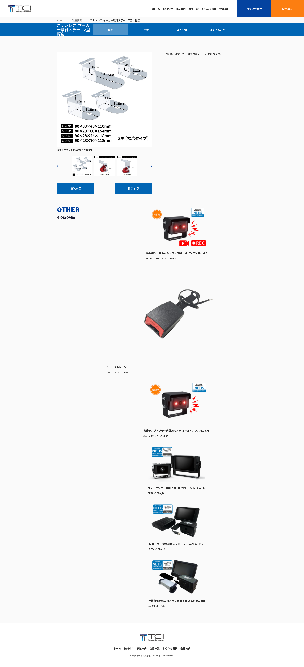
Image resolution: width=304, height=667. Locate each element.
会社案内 (224, 9)
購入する (75, 188)
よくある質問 (209, 9)
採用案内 (287, 9)
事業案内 (180, 9)
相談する (133, 188)
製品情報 (77, 20)
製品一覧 (193, 9)
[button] (58, 166)
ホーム (156, 9)
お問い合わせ (254, 9)
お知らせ (168, 9)
